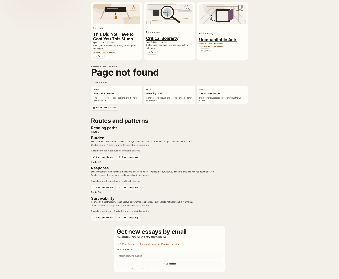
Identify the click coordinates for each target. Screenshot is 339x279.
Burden (97, 52)
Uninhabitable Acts (218, 40)
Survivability (205, 47)
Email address (124, 249)
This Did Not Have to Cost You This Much (113, 36)
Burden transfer (109, 52)
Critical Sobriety (162, 38)
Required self (218, 47)
